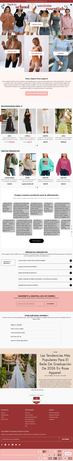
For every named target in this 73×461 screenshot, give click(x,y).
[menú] (2, 5)
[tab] (35, 145)
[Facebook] (2, 444)
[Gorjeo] (19, 444)
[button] (64, 5)
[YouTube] (16, 444)
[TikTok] (12, 444)
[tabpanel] (10, 126)
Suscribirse (50, 304)
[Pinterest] (9, 444)
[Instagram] (5, 444)
